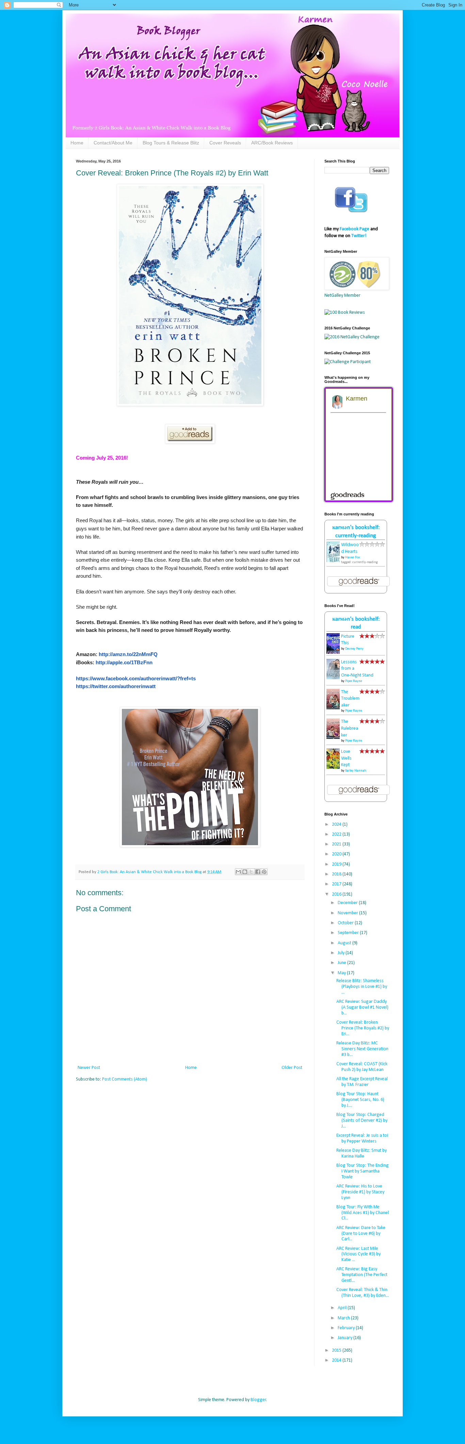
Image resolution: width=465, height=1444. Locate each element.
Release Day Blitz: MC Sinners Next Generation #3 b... (362, 1049)
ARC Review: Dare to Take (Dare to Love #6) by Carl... (360, 1233)
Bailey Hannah (355, 771)
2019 (337, 864)
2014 (337, 1360)
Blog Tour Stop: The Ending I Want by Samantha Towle (362, 1171)
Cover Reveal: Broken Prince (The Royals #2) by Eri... (362, 1028)
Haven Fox (352, 557)
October (346, 923)
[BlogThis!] (244, 871)
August (345, 943)
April (343, 1307)
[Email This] (238, 871)
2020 (337, 854)
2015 (337, 1350)
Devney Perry (354, 649)
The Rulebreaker (349, 728)
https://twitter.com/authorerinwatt (116, 686)
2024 (337, 824)
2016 (337, 894)
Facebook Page (354, 229)
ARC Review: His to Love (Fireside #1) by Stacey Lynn (360, 1192)
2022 (337, 834)
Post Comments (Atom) (124, 1079)
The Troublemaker (350, 698)
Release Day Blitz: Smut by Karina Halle (361, 1153)
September (349, 932)
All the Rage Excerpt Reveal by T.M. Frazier (362, 1081)
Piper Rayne (353, 681)
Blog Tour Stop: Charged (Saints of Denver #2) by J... (361, 1120)
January (345, 1337)
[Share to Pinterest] (264, 871)
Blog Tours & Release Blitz (171, 142)
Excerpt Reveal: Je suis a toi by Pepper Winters (362, 1138)
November (348, 913)
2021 (337, 844)
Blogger (258, 1399)
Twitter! (358, 235)
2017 (337, 884)
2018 (337, 874)
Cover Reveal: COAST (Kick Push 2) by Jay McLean (361, 1066)
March (344, 1318)
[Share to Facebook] (257, 871)
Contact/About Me (113, 142)
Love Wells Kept (346, 758)
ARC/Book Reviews (272, 142)
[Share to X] (251, 871)
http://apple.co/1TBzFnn (124, 662)
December (348, 902)
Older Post (292, 1067)
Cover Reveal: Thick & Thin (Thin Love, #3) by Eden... (362, 1292)
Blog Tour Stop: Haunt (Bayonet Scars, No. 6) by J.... (360, 1099)
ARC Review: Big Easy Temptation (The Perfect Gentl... (361, 1275)
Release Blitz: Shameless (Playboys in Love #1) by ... (361, 986)
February (347, 1328)
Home (76, 142)
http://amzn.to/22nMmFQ (128, 654)
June (342, 962)
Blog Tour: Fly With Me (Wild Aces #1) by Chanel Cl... (362, 1213)
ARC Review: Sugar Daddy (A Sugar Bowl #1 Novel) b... (362, 1007)
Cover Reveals (225, 142)
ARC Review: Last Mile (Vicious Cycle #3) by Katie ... (358, 1254)
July (342, 953)
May (342, 973)
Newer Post (89, 1067)
